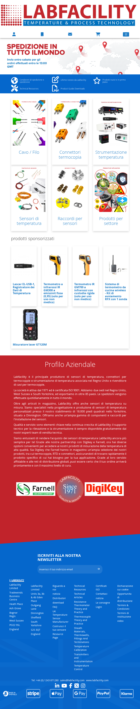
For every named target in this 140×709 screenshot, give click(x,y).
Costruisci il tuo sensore (59, 628)
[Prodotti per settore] (111, 189)
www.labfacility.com (97, 680)
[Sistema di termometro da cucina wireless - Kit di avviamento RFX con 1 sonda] (116, 265)
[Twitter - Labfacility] (76, 685)
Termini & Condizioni (123, 607)
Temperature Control (81, 667)
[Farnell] (35, 489)
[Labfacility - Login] (14, 34)
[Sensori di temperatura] (29, 189)
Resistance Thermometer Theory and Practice (82, 607)
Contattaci (101, 593)
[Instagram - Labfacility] (83, 685)
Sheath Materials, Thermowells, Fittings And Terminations (81, 635)
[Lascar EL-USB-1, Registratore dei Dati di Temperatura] (24, 265)
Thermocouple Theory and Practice (82, 620)
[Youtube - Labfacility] (64, 685)
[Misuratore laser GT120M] (30, 325)
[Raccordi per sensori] (70, 189)
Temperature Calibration (81, 648)
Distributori (59, 598)
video (120, 620)
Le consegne (103, 602)
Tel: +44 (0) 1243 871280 (45, 680)
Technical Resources (80, 587)
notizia (56, 593)
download (58, 602)
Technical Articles (79, 595)
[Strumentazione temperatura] (111, 123)
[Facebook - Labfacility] (70, 685)
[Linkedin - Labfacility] (57, 685)
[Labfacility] (69, 15)
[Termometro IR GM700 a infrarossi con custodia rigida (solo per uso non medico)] (85, 265)
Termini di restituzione (124, 614)
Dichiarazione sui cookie (125, 587)
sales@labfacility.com (72, 680)
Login (99, 606)
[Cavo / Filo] (29, 123)
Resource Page (58, 635)
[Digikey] (104, 489)
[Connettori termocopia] (70, 123)
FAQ (55, 606)
